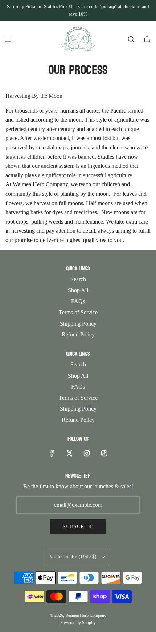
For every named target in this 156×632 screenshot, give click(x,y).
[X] (69, 453)
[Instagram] (87, 453)
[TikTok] (104, 453)
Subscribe (78, 526)
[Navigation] (8, 39)
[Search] (131, 39)
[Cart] (147, 39)
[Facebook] (52, 453)
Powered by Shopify (78, 622)
